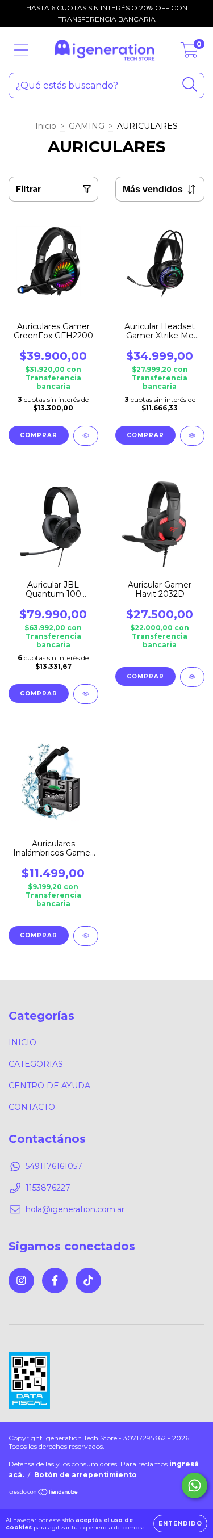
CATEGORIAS (36, 1064)
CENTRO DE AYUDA (49, 1085)
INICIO (22, 1042)
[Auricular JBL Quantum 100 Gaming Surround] (85, 694)
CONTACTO (32, 1107)
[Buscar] (190, 85)
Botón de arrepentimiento (85, 1474)
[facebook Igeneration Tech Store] (55, 1280)
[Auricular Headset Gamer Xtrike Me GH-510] (192, 436)
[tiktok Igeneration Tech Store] (88, 1280)
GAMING (87, 126)
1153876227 (48, 1188)
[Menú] (21, 50)
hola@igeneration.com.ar (75, 1209)
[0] (189, 53)
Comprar (38, 693)
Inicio (45, 126)
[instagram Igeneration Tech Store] (21, 1280)
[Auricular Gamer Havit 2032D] (192, 677)
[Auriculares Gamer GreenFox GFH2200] (85, 436)
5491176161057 (54, 1166)
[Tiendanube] (44, 1493)
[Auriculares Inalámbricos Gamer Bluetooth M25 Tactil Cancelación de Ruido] (85, 936)
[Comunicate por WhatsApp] (194, 1485)
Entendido (180, 1523)
